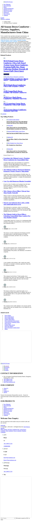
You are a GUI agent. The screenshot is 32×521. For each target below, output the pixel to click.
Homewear (6, 12)
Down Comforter (17, 431)
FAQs (5, 389)
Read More (6, 74)
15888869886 (7, 446)
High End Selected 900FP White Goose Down (17, 133)
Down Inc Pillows (9, 326)
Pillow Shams (4, 429)
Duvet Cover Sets (8, 11)
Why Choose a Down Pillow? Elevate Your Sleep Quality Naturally (17, 192)
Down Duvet (8, 323)
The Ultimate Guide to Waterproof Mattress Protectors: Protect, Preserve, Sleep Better (17, 170)
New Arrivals (7, 14)
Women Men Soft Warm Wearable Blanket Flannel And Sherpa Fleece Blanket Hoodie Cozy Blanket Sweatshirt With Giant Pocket (17, 123)
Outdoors (6, 15)
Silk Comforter (9, 431)
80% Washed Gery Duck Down (14, 145)
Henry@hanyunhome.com (10, 460)
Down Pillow (8, 315)
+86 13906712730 (8, 379)
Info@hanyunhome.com (9, 382)
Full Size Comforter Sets (13, 429)
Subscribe (3, 425)
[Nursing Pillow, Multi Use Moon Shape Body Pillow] (10, 137)
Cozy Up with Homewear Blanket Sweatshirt (17, 181)
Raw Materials (7, 4)
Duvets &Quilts (7, 5)
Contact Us (6, 391)
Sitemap (2, 428)
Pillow (5, 7)
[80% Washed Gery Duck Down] (15, 143)
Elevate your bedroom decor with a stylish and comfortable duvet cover (16, 203)
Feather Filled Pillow (10, 319)
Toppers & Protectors (9, 8)
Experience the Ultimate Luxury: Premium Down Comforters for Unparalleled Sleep (17, 159)
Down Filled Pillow (9, 318)
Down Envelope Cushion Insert (12, 327)
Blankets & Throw (8, 9)
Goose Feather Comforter (16, 40)
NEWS (5, 392)
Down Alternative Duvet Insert (12, 321)
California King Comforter (11, 41)
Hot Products (27, 426)
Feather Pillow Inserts (10, 325)
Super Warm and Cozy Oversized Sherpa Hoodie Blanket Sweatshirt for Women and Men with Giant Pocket (17, 129)
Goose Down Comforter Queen (12, 322)
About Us (6, 388)
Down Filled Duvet (9, 316)
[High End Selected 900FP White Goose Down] (16, 131)
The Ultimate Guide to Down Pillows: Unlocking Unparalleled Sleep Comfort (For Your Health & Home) (17, 215)
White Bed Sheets (5, 40)
